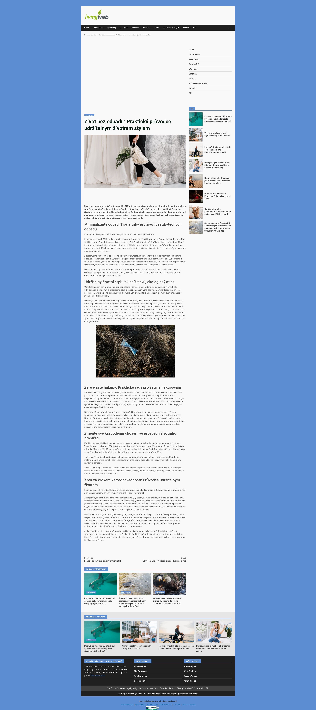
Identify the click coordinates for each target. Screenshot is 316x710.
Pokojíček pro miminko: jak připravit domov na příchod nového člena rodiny (196, 165)
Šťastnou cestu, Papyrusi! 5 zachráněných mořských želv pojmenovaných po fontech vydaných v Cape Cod (135, 584)
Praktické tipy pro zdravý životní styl (102, 559)
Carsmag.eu (139, 681)
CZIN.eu (177, 704)
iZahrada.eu (140, 704)
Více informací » (97, 675)
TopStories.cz (140, 676)
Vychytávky (111, 28)
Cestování (124, 28)
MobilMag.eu (190, 666)
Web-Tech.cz (190, 671)
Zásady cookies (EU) (170, 28)
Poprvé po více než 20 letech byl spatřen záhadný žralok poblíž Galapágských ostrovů (100, 584)
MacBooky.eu (140, 671)
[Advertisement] (135, 76)
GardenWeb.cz (190, 676)
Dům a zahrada (188, 704)
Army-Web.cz (190, 681)
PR (194, 28)
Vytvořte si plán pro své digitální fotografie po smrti (196, 134)
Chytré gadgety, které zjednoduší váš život (164, 559)
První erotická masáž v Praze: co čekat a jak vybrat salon (196, 196)
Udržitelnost (98, 28)
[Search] (228, 27)
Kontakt (186, 28)
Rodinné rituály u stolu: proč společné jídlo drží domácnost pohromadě (196, 150)
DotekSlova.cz (166, 704)
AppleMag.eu (140, 666)
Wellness (135, 28)
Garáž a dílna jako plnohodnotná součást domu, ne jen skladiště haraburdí (196, 212)
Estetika (146, 28)
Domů (86, 28)
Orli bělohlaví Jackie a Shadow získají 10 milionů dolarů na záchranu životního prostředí (169, 584)
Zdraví (156, 28)
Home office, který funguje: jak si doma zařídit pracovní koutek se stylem (196, 181)
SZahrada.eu (152, 704)
